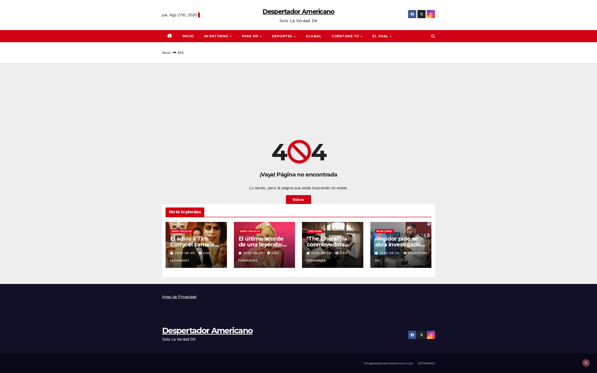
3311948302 (426, 363)
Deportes (283, 36)
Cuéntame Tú (346, 36)
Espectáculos (182, 231)
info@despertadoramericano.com (388, 363)
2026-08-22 (389, 253)
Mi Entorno (217, 36)
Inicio (188, 36)
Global (313, 36)
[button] (433, 36)
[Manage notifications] (586, 362)
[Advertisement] (298, 98)
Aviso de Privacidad (179, 296)
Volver (298, 199)
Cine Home (315, 231)
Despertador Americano (298, 11)
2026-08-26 (185, 253)
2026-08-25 (253, 253)
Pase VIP (251, 36)
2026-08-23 (321, 253)
